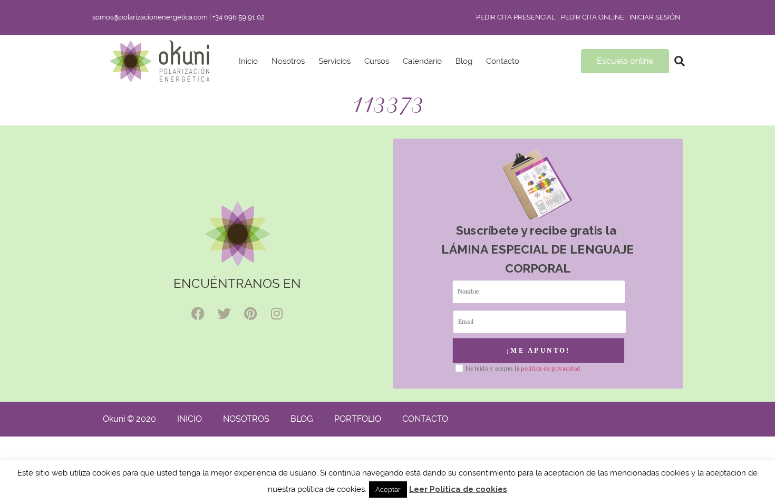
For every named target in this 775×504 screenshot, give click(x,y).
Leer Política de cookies (458, 489)
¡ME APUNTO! (538, 350)
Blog (464, 61)
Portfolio (357, 419)
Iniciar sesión (654, 17)
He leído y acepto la (523, 368)
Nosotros (288, 61)
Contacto (502, 61)
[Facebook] (198, 314)
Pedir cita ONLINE (592, 17)
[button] (679, 61)
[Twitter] (224, 314)
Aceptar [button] (388, 489)
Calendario (422, 61)
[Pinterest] (250, 314)
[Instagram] (277, 314)
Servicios (334, 61)
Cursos (376, 61)
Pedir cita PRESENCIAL (516, 17)
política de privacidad (550, 368)
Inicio (248, 61)
